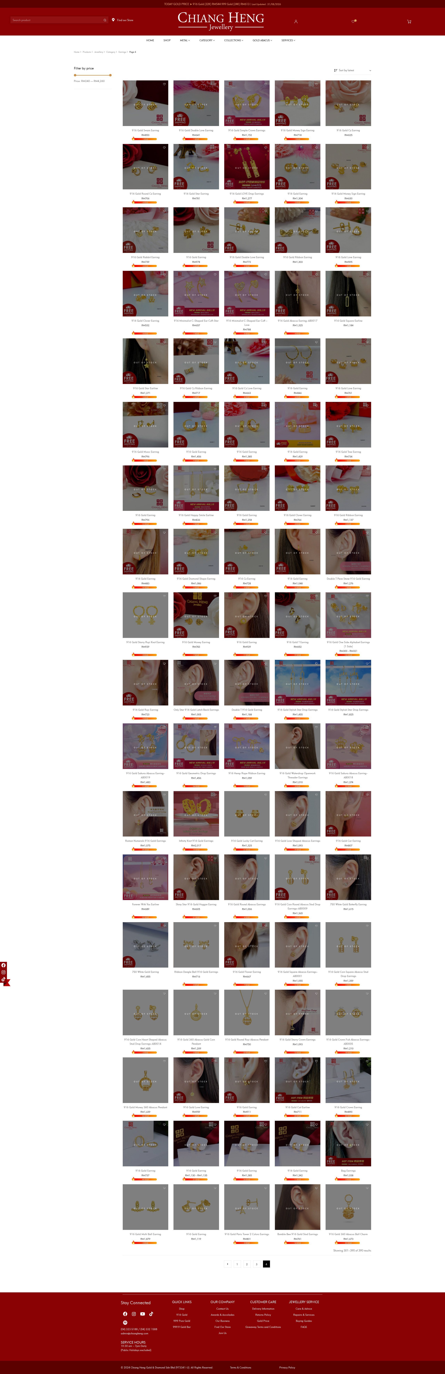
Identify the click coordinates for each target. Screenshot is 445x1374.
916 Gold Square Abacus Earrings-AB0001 (298, 974)
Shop (182, 1308)
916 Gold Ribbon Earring (297, 257)
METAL (184, 40)
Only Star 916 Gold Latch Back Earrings (196, 710)
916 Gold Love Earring (348, 257)
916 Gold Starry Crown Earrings (297, 1039)
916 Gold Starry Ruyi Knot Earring (145, 642)
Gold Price (263, 1320)
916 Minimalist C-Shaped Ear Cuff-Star (196, 321)
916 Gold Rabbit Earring (145, 257)
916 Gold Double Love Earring (196, 130)
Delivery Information (263, 1308)
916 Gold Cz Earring (348, 130)
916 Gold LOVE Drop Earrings (247, 193)
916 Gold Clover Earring (145, 321)
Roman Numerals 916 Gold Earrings (145, 841)
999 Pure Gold (181, 1320)
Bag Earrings (348, 1170)
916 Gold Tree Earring (348, 452)
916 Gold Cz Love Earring (246, 388)
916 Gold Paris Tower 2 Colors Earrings (247, 1234)
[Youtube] (142, 1314)
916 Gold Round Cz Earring (145, 193)
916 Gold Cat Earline (298, 1107)
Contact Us (222, 1308)
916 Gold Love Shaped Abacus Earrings (297, 841)
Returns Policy (263, 1314)
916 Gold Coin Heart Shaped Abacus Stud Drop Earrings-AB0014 (145, 1041)
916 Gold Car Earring (348, 841)
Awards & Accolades (222, 1314)
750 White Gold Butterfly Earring (348, 904)
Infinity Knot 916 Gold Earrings (196, 841)
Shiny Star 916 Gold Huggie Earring (196, 904)
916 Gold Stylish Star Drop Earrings (298, 710)
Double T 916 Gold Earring (247, 710)
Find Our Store (223, 1327)
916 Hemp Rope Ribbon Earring (247, 773)
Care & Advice (304, 1308)
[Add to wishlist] (164, 84)
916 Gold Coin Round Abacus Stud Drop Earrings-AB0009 (297, 906)
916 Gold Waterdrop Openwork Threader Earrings (297, 775)
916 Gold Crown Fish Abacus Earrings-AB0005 (348, 1041)
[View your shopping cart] (410, 21)
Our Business (223, 1320)
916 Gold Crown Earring (348, 1107)
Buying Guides (304, 1320)
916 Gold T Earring (298, 642)
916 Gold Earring (298, 193)
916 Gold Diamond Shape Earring (196, 578)
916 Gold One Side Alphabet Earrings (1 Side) (348, 644)
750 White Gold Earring (145, 972)
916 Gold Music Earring (145, 452)
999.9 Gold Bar (182, 1327)
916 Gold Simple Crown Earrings (246, 130)
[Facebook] (3, 965)
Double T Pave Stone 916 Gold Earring (348, 578)
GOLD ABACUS (261, 40)
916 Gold (181, 1314)
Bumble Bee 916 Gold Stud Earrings (297, 1234)
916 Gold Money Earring (196, 642)
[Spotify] (125, 1322)
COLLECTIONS (233, 40)
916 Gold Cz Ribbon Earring (196, 388)
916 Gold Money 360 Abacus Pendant (145, 1107)
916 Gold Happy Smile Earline (196, 515)
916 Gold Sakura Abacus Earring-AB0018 (348, 775)
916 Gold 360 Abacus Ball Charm (348, 1234)
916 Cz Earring (246, 578)
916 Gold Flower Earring (247, 972)
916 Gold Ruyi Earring (145, 710)
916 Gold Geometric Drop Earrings (196, 773)
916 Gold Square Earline (348, 321)
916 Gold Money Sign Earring (297, 130)
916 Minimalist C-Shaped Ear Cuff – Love (246, 323)
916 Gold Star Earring (196, 193)
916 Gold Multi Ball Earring (145, 1234)
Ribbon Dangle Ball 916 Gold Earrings (196, 972)
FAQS (304, 1327)
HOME (150, 40)
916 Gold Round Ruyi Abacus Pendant (246, 1039)
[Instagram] (3, 972)
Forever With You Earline (145, 904)
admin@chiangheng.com (134, 1333)
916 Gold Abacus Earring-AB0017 (297, 321)
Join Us (222, 1333)
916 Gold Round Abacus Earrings (247, 904)
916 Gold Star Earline (145, 388)
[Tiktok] (3, 979)
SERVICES (288, 40)
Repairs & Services (303, 1314)
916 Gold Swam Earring (145, 130)
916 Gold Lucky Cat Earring (247, 841)
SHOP (167, 40)
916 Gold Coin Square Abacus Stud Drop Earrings (348, 974)
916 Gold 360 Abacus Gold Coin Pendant (196, 1041)
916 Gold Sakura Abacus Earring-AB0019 (145, 775)
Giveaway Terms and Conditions (263, 1327)
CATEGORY (206, 40)
